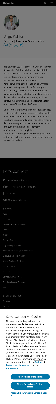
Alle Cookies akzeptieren (30, 376)
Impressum (12, 368)
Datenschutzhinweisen (18, 365)
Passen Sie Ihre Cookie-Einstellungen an (29, 394)
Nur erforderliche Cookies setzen (30, 385)
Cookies (38, 362)
